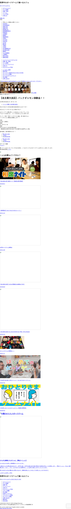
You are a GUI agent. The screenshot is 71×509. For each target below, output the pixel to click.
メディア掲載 (6, 490)
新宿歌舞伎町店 (7, 31)
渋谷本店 (5, 23)
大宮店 (4, 47)
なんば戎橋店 (6, 53)
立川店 (4, 42)
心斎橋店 (5, 54)
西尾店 (4, 51)
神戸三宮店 (5, 55)
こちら (9, 149)
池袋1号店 (5, 26)
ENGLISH (5, 500)
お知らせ (5, 487)
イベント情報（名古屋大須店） (10, 104)
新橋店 (4, 35)
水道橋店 (5, 34)
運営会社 (5, 499)
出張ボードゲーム (7, 493)
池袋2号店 (5, 28)
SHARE (8, 136)
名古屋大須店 (6, 50)
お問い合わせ (6, 78)
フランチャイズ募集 (8, 495)
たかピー (2, 145)
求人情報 (5, 77)
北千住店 (5, 39)
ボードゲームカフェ (5, 5)
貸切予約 (5, 71)
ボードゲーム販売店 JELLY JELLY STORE (13, 72)
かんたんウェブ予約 (8, 489)
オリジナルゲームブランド (9, 75)
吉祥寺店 (5, 41)
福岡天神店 (5, 57)
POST (4, 135)
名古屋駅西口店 (7, 48)
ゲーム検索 (5, 483)
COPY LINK (7, 134)
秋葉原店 (5, 32)
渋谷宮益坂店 (6, 25)
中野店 (4, 38)
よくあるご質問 (7, 69)
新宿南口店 (5, 29)
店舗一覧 (5, 484)
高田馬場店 (5, 36)
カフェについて (7, 482)
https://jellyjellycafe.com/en (6, 508)
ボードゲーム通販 (7, 74)
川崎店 (4, 45)
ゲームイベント (7, 486)
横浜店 (4, 44)
